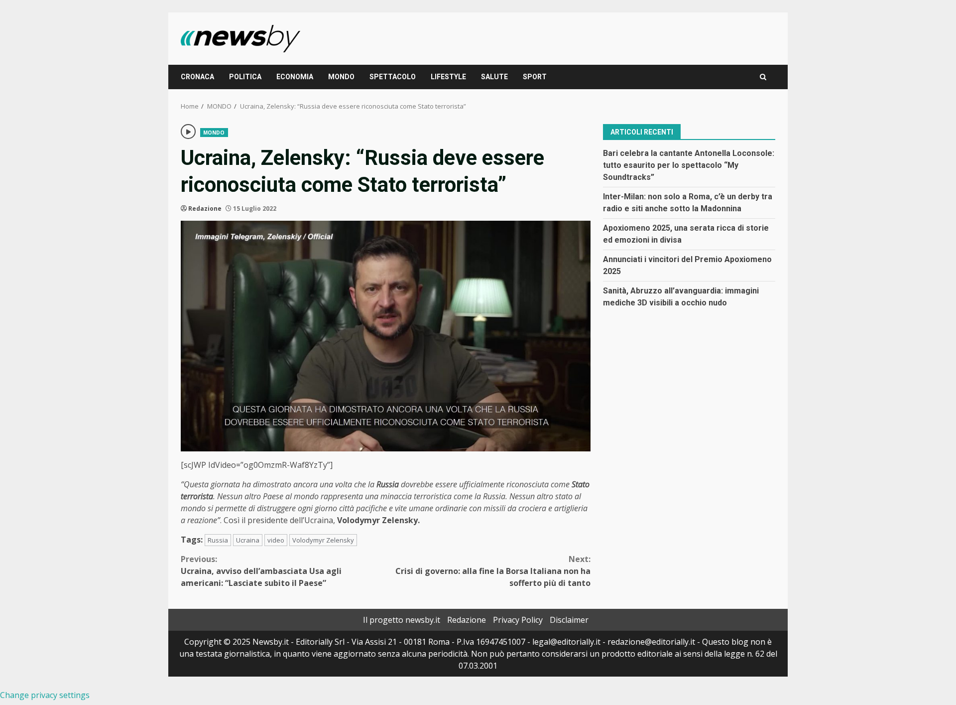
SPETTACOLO (392, 77)
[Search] (763, 77)
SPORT (535, 77)
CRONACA (197, 77)
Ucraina (247, 540)
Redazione (205, 208)
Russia (218, 540)
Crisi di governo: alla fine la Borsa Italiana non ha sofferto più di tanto (493, 571)
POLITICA (245, 77)
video (275, 540)
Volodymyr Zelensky (323, 540)
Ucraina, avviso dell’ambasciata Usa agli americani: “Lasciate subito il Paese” (261, 571)
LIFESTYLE (448, 77)
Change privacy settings (45, 695)
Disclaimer (569, 619)
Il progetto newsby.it (401, 619)
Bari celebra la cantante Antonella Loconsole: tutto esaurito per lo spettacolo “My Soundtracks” (688, 164)
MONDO (341, 77)
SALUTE (494, 77)
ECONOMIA (294, 77)
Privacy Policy (518, 619)
